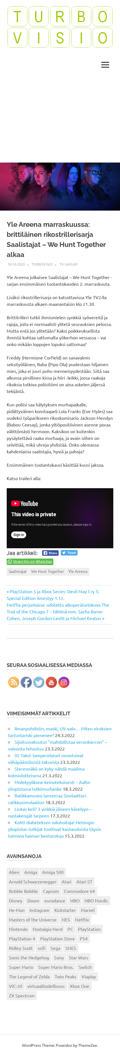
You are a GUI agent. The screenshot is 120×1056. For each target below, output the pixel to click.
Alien (14, 872)
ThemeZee (87, 1045)
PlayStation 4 (22, 938)
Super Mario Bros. (56, 967)
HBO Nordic (96, 900)
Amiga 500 (53, 872)
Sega (55, 948)
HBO (75, 900)
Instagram (39, 910)
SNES (70, 948)
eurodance (54, 900)
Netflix (82, 919)
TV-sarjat (68, 264)
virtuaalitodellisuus (46, 986)
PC (70, 929)
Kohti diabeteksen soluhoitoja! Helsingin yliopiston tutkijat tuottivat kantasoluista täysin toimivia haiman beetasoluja (54, 828)
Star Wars (78, 957)
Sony (59, 957)
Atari (66, 881)
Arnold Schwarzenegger (33, 881)
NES (66, 919)
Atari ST (84, 881)
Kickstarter (65, 910)
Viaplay (88, 976)
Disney (15, 900)
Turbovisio (42, 264)
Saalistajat (18, 571)
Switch (85, 967)
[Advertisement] (60, 120)
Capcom (51, 891)
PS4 (84, 938)
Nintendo (18, 929)
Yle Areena (77, 571)
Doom (33, 900)
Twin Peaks (65, 976)
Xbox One (79, 986)
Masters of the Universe (33, 919)
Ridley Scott (21, 948)
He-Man (17, 910)
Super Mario (21, 967)
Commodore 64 (79, 891)
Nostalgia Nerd (48, 929)
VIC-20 (15, 986)
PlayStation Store (57, 938)
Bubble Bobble (23, 891)
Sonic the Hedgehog (29, 957)
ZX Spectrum (22, 995)
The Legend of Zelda (29, 976)
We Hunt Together (47, 571)
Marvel (88, 910)
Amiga (30, 872)
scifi (41, 948)
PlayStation (89, 929)
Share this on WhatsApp (32, 562)
